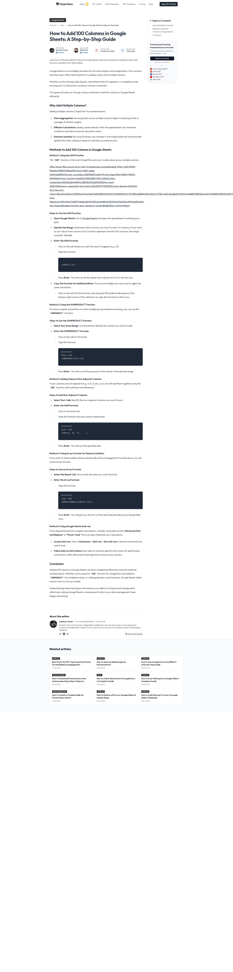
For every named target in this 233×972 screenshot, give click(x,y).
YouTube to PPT (158, 77)
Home (54, 25)
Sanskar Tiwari (62, 50)
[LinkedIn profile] (64, 634)
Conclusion (157, 35)
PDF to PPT (156, 71)
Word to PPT (156, 74)
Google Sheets (89, 218)
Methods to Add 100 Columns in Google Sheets (163, 30)
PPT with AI (97, 4)
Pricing (142, 4)
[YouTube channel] (68, 634)
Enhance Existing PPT (159, 69)
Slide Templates (112, 4)
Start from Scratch (162, 58)
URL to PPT (157, 79)
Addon (82, 4)
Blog (151, 4)
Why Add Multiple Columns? (163, 25)
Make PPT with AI (169, 4)
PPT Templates (129, 4)
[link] (93, 25)
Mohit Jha (84, 50)
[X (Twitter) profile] (60, 634)
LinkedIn (61, 52)
